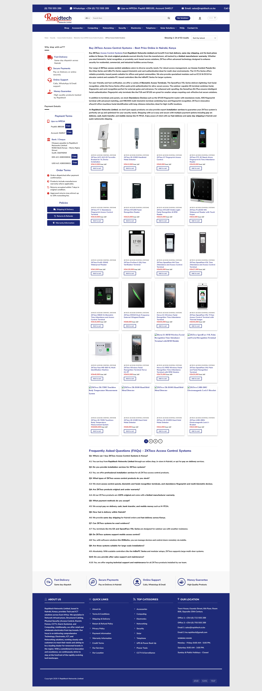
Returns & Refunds (65, 216)
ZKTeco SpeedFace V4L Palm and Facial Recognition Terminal (201, 369)
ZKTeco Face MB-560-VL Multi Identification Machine (103, 368)
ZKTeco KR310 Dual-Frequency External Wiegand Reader (136, 316)
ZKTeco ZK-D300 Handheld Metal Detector (135, 158)
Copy (68, 126)
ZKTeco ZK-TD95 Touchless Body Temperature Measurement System (102, 422)
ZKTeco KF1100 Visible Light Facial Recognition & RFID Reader (168, 212)
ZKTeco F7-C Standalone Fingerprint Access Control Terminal (102, 212)
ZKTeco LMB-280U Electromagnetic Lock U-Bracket (199, 422)
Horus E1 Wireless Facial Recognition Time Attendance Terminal (169, 317)
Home (46, 38)
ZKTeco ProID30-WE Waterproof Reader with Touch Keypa (202, 212)
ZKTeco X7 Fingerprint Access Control (169, 158)
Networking (108, 28)
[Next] (160, 441)
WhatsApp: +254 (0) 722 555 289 (84, 8)
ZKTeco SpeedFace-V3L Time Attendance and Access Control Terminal (202, 264)
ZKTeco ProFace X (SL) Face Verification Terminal (135, 263)
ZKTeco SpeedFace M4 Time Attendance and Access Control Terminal (169, 264)
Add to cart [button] (97, 168)
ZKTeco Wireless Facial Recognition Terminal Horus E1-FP (135, 369)
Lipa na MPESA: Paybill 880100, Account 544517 (139, 8)
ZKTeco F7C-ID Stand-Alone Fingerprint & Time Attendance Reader (202, 159)
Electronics (136, 28)
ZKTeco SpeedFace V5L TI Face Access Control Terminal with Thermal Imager (202, 317)
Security (122, 28)
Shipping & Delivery (65, 209)
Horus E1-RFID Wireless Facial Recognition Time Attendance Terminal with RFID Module (169, 369)
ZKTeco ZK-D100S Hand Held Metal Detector (169, 421)
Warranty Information (65, 223)
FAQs (182, 28)
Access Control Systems (64, 38)
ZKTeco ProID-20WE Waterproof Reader (99, 263)
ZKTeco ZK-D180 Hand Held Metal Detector (135, 421)
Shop (66, 28)
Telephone (151, 28)
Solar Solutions (167, 28)
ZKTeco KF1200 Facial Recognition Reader (133, 211)
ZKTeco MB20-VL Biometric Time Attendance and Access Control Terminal (102, 317)
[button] (200, 18)
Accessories (77, 28)
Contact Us (192, 28)
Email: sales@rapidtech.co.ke (193, 8)
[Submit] (169, 18)
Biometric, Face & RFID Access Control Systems (88, 38)
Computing (93, 28)
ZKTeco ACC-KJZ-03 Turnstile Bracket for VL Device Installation (103, 159)
